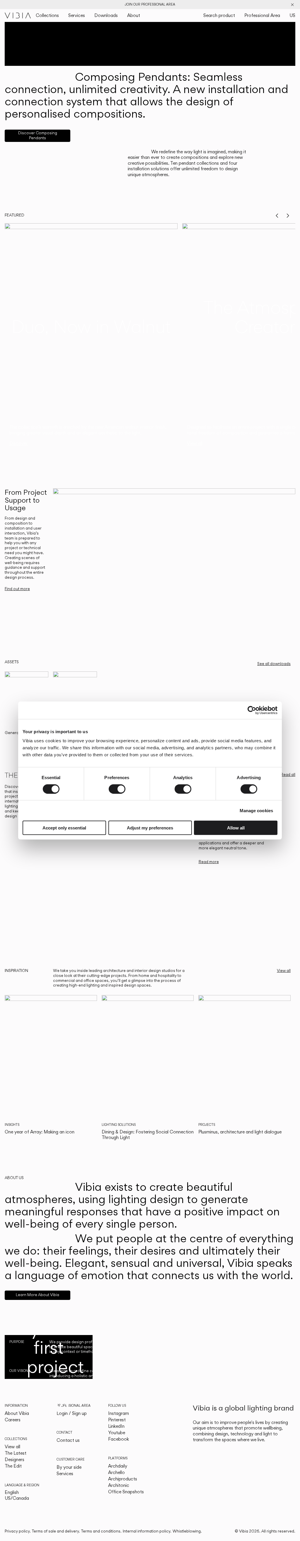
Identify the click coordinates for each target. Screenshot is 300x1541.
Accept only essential (64, 827)
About (133, 15)
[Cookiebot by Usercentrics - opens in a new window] (251, 710)
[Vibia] (18, 15)
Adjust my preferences (150, 827)
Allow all (236, 827)
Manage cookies (256, 810)
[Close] (292, 5)
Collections (47, 15)
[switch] (117, 788)
